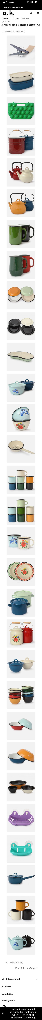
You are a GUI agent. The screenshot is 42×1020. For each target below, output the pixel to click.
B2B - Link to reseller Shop (13, 7)
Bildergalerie (8, 1000)
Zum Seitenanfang (26, 968)
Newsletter (7, 994)
